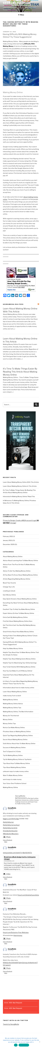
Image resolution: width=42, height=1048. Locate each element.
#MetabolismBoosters (10, 834)
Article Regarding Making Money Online (16, 579)
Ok (16, 1045)
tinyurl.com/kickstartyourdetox (28, 895)
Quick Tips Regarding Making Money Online (18, 735)
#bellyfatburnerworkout (11, 825)
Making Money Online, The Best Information (18, 712)
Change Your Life (9, 587)
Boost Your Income (9, 583)
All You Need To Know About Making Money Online (20, 575)
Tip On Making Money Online (13, 755)
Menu (22, 15)
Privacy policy (24, 1045)
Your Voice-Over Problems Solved (14, 783)
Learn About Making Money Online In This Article (20, 486)
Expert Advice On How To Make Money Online (18, 613)
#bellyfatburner (8, 822)
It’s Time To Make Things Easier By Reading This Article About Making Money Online (20, 371)
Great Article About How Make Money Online (18, 632)
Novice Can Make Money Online (14, 727)
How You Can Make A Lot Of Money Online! (17, 671)
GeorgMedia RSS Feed (13, 304)
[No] (40, 1042)
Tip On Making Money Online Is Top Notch (17, 759)
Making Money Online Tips (12, 708)
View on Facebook (7, 840)
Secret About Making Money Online (15, 739)
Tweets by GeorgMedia (11, 1024)
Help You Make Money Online (13, 648)
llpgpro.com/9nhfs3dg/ (11, 819)
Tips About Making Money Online (14, 767)
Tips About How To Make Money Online (16, 763)
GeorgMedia (12, 2)
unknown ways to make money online (16, 771)
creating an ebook (9, 591)
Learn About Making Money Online (15, 692)
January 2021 (7, 540)
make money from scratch (12, 696)
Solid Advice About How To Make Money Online (19, 743)
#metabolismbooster (10, 831)
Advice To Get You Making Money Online (16, 571)
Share (5, 841)
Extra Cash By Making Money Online (15, 617)
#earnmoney (17, 935)
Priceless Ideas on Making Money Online (17, 731)
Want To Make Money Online (13, 775)
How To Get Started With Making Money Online (19, 667)
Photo (8, 837)
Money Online (8, 719)
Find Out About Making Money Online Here (17, 621)
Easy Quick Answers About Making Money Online (20, 599)
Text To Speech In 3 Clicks (12, 751)
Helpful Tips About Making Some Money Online (19, 659)
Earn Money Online (9, 595)
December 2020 (8, 544)
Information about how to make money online (18, 688)
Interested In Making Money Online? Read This (19, 496)
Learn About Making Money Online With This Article (21, 482)
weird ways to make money (12, 779)
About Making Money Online (12, 556)
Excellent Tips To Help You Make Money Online (19, 609)
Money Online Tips (9, 723)
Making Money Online (10, 700)
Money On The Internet (11, 716)
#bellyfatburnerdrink (10, 828)
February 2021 (8, 536)
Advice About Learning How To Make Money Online (20, 560)
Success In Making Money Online (14, 747)
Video (8, 874)
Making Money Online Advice (13, 704)
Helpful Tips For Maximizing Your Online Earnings (20, 663)
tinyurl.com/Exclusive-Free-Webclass (16, 932)
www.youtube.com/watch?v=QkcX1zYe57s (17, 853)
